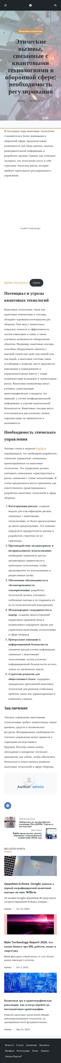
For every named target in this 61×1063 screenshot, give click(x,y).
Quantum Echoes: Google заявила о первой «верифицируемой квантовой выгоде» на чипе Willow (29, 888)
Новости (9, 1045)
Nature (41, 448)
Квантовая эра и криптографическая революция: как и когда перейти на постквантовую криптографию (28, 1005)
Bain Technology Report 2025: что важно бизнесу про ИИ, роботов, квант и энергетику (30, 946)
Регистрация (23, 1050)
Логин (35, 1050)
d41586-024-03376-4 (16, 282)
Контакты (44, 1045)
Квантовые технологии (30, 31)
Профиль (9, 1050)
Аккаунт (45, 1050)
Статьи (19, 1045)
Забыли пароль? (13, 1056)
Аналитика (31, 1045)
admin (21, 101)
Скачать (36, 282)
